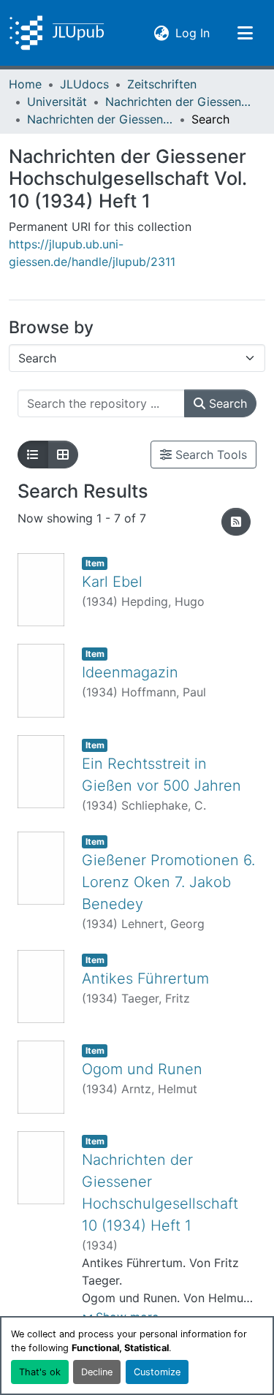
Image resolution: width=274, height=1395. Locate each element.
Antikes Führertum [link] (145, 978)
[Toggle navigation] (244, 33)
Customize (157, 1372)
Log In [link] (192, 32)
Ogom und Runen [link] (142, 1069)
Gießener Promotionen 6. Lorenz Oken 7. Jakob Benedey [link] (168, 882)
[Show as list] (33, 454)
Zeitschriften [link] (162, 84)
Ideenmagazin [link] (130, 672)
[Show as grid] (62, 454)
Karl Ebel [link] (112, 581)
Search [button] (226, 403)
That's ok (40, 1372)
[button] (56, 33)
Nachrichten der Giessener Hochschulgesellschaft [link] (178, 101)
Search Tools (209, 454)
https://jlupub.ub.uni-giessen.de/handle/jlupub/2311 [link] (92, 253)
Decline (97, 1372)
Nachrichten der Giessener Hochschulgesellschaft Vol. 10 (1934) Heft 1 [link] (100, 119)
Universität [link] (57, 101)
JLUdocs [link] (84, 84)
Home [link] (25, 84)
